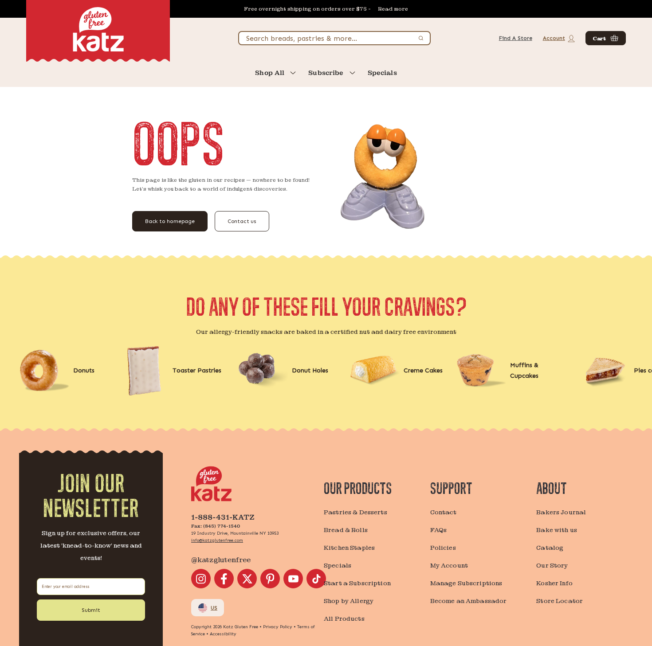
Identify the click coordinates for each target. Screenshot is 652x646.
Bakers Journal (561, 512)
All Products (344, 619)
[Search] (421, 38)
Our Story (552, 565)
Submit (91, 610)
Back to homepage (170, 221)
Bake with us (556, 530)
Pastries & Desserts (355, 512)
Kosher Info (554, 583)
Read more (393, 8)
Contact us (242, 221)
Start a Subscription (357, 583)
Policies (443, 548)
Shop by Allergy (348, 601)
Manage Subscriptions (466, 583)
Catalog (549, 548)
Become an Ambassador (468, 601)
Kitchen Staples (349, 548)
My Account (449, 565)
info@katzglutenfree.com (217, 540)
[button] (605, 38)
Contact (443, 512)
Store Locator (559, 601)
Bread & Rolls (346, 530)
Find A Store (515, 38)
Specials (382, 73)
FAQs (438, 530)
